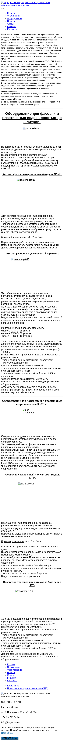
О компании (13, 15)
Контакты (12, 29)
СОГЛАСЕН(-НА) (9, 738)
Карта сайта (13, 685)
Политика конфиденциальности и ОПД (27, 688)
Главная (11, 13)
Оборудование (14, 18)
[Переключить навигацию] (2, 8)
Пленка (11, 21)
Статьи (10, 23)
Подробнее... (7, 733)
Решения (11, 26)
